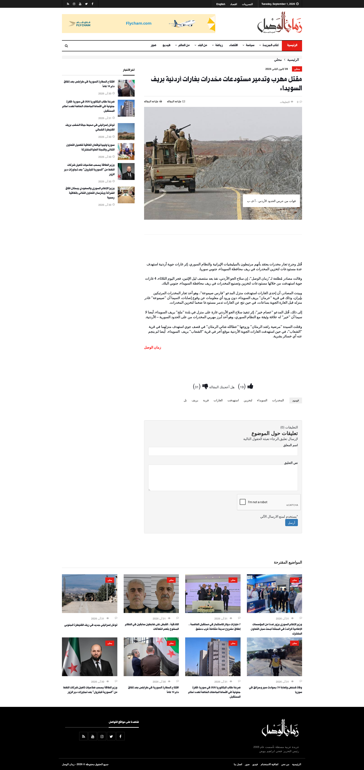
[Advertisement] (223, 249)
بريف (195, 400)
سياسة (250, 45)
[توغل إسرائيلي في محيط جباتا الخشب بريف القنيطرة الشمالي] (126, 139)
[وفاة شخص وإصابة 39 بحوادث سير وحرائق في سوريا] (274, 675)
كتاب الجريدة (270, 45)
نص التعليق (291, 462)
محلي (278, 59)
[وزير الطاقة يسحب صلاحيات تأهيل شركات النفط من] (126, 179)
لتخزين (248, 400)
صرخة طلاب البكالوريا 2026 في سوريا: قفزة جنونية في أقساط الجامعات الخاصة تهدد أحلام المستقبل (88, 106)
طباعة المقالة (151, 101)
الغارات (218, 400)
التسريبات (247, 4)
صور (153, 45)
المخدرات (278, 400)
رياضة (219, 45)
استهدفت (233, 400)
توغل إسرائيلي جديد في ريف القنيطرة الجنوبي (90, 625)
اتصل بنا (238, 764)
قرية (206, 400)
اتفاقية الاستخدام (269, 764)
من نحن (285, 764)
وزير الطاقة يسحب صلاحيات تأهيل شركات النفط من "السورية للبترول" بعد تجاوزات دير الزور (89, 170)
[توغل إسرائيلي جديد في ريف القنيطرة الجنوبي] (89, 612)
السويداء (262, 400)
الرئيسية (292, 45)
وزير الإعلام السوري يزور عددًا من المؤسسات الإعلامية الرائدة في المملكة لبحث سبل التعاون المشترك (276, 629)
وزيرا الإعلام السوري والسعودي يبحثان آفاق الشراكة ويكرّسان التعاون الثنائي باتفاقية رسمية (90, 193)
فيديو (166, 45)
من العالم (184, 45)
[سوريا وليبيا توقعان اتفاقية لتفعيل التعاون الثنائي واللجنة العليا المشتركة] (126, 159)
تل (185, 400)
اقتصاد (233, 4)
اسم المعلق (290, 445)
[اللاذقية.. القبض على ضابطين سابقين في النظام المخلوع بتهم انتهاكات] (151, 612)
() (243, 385)
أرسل (291, 522)
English (220, 4)
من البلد (202, 45)
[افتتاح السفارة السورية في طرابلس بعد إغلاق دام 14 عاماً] (126, 95)
